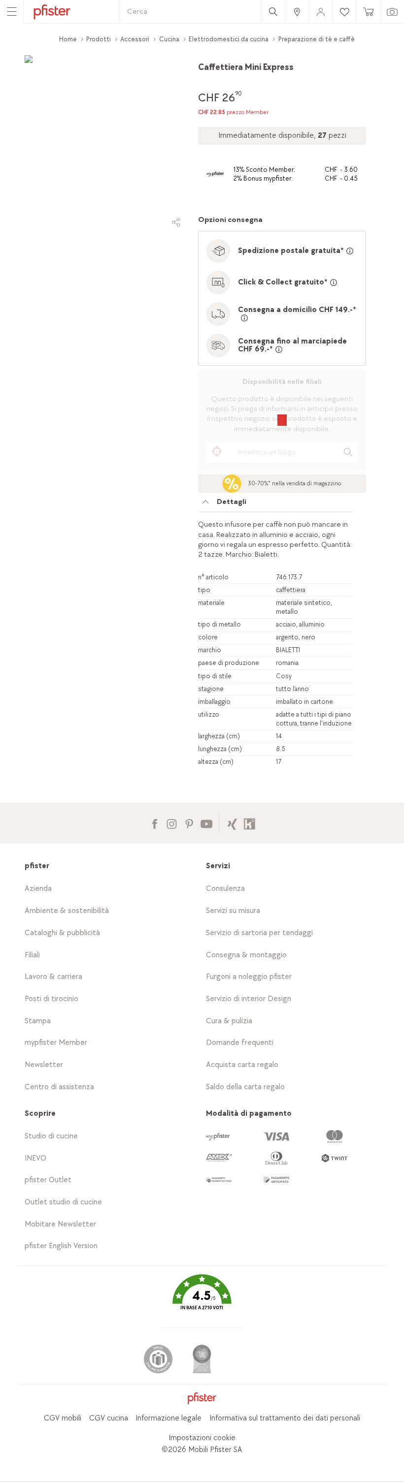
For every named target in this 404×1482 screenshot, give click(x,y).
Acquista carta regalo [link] (242, 1065)
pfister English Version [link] (61, 1246)
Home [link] (68, 39)
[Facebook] (154, 823)
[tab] (276, 504)
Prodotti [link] (98, 39)
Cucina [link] (169, 39)
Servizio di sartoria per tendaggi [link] (259, 933)
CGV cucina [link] (108, 1418)
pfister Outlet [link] (48, 1180)
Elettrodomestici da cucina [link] (229, 39)
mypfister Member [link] (56, 1042)
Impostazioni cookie (202, 1438)
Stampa (38, 1021)
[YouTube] (206, 823)
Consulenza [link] (225, 888)
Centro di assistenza (59, 1087)
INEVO (35, 1158)
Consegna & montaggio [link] (246, 955)
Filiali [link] (32, 955)
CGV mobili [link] (62, 1418)
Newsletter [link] (44, 1065)
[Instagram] (171, 823)
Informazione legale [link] (168, 1418)
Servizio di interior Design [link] (248, 999)
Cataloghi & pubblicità (62, 933)
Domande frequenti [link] (239, 1042)
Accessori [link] (134, 39)
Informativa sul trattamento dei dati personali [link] (284, 1418)
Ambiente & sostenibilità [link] (67, 910)
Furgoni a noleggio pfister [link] (249, 976)
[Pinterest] (189, 823)
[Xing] (232, 823)
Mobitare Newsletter (60, 1224)
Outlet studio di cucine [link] (63, 1202)
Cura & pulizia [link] (229, 1021)
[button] (202, 1299)
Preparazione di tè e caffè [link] (316, 39)
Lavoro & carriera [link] (53, 976)
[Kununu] (249, 823)
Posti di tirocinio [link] (51, 999)
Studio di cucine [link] (51, 1136)
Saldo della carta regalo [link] (245, 1087)
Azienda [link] (38, 888)
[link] (296, 11)
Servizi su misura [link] (233, 910)
